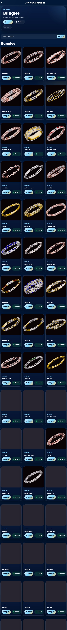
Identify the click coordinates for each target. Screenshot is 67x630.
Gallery (20, 22)
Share (17, 78)
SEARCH (61, 36)
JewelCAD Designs (35, 2)
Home (9, 22)
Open (7, 78)
